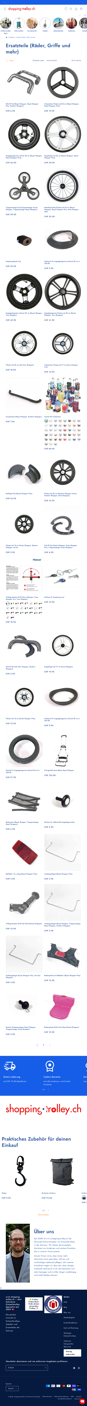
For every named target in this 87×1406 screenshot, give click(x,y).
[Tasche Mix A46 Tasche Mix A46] (60, 440)
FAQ (65, 1302)
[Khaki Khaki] (31, 608)
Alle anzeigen (43, 1214)
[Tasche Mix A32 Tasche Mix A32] (74, 430)
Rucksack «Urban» (49, 1193)
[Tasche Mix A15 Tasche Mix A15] (70, 421)
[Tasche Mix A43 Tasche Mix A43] (46, 440)
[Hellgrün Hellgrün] (8, 608)
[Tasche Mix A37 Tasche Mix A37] (60, 435)
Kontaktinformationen (65, 1399)
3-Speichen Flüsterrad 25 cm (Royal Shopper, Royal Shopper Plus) (61, 105)
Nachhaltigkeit (69, 1317)
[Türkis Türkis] (8, 617)
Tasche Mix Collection (52, 417)
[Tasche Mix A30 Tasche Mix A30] (65, 430)
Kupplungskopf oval (13, 261)
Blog (65, 1307)
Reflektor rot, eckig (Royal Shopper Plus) (21, 874)
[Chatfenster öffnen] (82, 1402)
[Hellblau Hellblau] (22, 613)
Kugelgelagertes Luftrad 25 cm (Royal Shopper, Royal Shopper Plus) (24, 157)
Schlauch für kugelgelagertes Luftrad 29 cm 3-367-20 (62, 720)
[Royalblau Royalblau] (12, 617)
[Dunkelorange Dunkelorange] (22, 603)
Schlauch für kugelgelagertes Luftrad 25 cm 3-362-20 (62, 262)
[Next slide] (84, 15)
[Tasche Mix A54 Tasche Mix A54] (56, 444)
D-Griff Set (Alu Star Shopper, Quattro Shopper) (20, 668)
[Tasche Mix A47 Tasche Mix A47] (65, 440)
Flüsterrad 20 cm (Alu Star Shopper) (20, 365)
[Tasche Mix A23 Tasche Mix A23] (70, 426)
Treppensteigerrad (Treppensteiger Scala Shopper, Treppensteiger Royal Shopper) (22, 209)
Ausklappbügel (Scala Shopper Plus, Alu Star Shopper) (23, 977)
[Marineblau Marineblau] (26, 613)
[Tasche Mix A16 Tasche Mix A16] (74, 421)
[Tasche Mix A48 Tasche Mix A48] (70, 440)
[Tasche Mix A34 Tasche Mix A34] (46, 435)
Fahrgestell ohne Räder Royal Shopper (59, 770)
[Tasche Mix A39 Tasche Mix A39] (70, 435)
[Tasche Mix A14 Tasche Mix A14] (65, 421)
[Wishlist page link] (66, 8)
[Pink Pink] (12, 613)
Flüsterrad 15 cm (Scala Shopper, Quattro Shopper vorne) (22, 546)
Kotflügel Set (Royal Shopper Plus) (19, 494)
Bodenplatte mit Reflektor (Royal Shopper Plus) (62, 976)
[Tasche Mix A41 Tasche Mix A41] (74, 435)
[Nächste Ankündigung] (82, 2)
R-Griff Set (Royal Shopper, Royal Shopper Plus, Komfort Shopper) (22, 105)
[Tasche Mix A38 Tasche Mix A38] (65, 435)
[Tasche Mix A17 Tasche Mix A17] (79, 421)
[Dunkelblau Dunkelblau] (31, 613)
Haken (4, 1193)
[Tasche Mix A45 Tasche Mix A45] (56, 440)
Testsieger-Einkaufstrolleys (70, 1334)
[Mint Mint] (26, 608)
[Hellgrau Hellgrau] (17, 603)
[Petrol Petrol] (40, 613)
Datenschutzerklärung (61, 1397)
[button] (4, 8)
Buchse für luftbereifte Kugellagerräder (59, 822)
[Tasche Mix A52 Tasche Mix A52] (46, 444)
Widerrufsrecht (47, 1397)
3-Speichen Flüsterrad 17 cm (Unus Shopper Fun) (61, 366)
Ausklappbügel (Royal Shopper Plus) (58, 874)
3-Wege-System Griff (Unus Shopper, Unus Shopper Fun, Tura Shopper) (22, 598)
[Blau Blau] (36, 613)
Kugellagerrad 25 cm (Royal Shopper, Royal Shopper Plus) (61, 157)
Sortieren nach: (38, 60)
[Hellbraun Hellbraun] (36, 603)
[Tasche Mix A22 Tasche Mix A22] (65, 426)
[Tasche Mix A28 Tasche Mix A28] (56, 430)
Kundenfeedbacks (70, 1323)
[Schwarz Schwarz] (17, 613)
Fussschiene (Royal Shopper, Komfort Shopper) (24, 417)
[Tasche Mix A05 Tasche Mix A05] (46, 421)
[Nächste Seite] (49, 1044)
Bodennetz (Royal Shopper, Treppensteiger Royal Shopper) (22, 823)
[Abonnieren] (45, 1367)
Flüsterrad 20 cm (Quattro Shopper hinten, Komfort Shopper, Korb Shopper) (60, 495)
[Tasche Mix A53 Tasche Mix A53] (51, 444)
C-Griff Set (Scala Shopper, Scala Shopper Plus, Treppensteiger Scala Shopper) (60, 546)
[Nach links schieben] (38, 1089)
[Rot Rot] (8, 613)
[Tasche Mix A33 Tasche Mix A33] (79, 430)
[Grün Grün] (17, 608)
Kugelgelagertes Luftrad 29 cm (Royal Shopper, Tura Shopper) (24, 314)
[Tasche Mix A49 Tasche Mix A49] (74, 440)
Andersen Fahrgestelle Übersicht (68, 1344)
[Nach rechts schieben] (48, 1089)
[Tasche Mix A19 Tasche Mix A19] (51, 426)
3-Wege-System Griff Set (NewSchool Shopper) (24, 924)
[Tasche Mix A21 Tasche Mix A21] (60, 426)
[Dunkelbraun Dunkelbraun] (40, 603)
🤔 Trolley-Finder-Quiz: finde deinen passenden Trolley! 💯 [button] (34, 1304)
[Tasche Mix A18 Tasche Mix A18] (46, 426)
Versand (78, 1397)
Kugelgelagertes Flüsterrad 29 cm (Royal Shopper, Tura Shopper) (60, 314)
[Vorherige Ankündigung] (4, 2)
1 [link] (37, 1044)
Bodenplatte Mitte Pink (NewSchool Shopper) (61, 1027)
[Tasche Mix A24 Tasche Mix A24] (74, 426)
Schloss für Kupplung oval (54, 597)
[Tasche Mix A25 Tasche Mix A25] (79, 426)
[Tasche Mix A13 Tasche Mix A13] (60, 421)
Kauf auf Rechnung (71, 1328)
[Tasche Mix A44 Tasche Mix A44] (51, 440)
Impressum (77, 1399)
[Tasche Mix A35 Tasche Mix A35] (51, 435)
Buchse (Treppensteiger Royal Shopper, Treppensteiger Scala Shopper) (21, 1028)
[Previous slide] (80, 15)
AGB (72, 1397)
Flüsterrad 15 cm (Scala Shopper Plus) (20, 719)
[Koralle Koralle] (31, 603)
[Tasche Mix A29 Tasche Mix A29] (60, 430)
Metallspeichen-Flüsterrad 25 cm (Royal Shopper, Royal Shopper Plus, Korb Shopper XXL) (61, 210)
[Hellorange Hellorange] (26, 603)
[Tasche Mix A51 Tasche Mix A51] (79, 440)
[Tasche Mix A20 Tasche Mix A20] (56, 426)
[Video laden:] (43, 1109)
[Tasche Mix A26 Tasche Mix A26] (46, 430)
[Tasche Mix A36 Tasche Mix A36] (56, 435)
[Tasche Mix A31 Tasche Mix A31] (70, 430)
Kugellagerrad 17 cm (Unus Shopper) (58, 667)
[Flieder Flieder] (36, 608)
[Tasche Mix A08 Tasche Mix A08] (56, 421)
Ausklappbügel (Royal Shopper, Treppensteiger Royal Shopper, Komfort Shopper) (62, 925)
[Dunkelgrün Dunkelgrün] (12, 608)
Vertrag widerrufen (70, 1353)
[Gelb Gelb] (8, 603)
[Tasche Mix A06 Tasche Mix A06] (51, 421)
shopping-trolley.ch (20, 1397)
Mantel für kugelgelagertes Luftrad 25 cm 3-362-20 (23, 771)
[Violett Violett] (40, 608)
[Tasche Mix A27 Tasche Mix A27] (51, 430)
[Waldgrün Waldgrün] (22, 608)
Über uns (67, 1312)
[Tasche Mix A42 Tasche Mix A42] (79, 435)
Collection (12, 37)
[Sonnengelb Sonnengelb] (12, 603)
